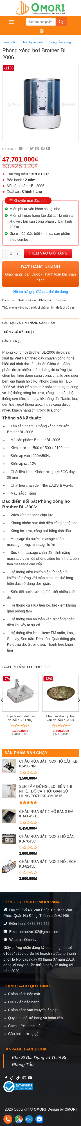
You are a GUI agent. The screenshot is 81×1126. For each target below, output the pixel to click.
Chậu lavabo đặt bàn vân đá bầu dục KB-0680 (61, 718)
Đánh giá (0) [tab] (11, 341)
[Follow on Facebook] (6, 1078)
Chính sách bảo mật (24, 994)
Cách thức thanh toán (25, 1026)
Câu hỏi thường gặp (24, 1034)
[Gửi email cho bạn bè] (37, 149)
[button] (12, 22)
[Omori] (40, 8)
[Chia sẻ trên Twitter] (32, 149)
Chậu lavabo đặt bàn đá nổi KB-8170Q (20, 718)
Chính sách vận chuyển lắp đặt (32, 1010)
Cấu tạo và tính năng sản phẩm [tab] (28, 323)
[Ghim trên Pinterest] (43, 149)
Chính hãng (32, 191)
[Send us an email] (24, 1078)
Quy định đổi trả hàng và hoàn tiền (35, 1018)
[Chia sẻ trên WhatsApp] (20, 149)
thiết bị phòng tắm (42, 307)
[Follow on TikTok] (12, 1078)
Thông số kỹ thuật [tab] (18, 332)
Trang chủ (9, 42)
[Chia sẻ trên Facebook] (26, 149)
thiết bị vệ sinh (65, 307)
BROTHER (40, 174)
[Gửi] (61, 21)
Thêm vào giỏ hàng (48, 253)
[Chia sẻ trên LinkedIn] (48, 149)
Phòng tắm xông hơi (61, 42)
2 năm (30, 180)
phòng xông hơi (19, 307)
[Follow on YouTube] (30, 1078)
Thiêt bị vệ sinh (32, 42)
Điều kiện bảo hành (23, 1002)
